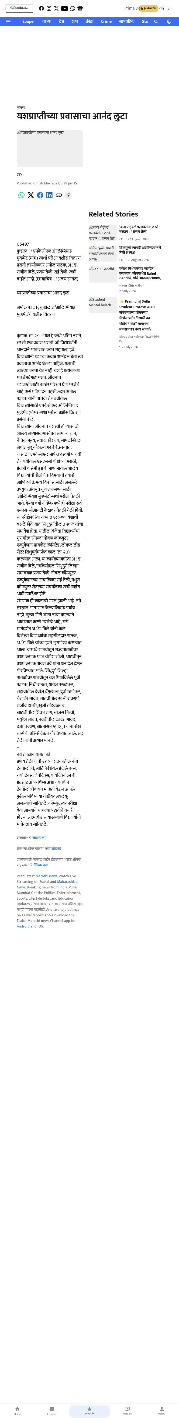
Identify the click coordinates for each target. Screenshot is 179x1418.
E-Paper (51, 1414)
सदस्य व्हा (38, 838)
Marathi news (46, 876)
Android (23, 926)
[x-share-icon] (30, 198)
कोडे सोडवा (52, 849)
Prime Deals (134, 8)
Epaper (28, 22)
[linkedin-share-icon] (49, 198)
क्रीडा (89, 22)
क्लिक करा (41, 865)
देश (61, 22)
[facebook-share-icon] (40, 198)
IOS (40, 926)
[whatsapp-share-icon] (21, 198)
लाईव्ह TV (127, 1414)
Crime (106, 22)
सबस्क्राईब (89, 1413)
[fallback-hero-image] (103, 233)
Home (17, 1414)
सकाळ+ (161, 1414)
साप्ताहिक (126, 22)
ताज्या (47, 22)
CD (19, 174)
